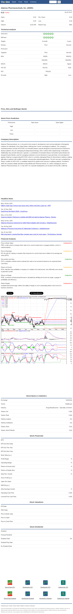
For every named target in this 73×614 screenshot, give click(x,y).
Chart (20, 2)
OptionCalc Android (63, 598)
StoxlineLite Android (28, 598)
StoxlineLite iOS (28, 587)
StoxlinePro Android (45, 598)
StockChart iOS (10, 587)
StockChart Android (10, 598)
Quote (14, 2)
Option (22, 605)
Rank (26, 2)
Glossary (32, 605)
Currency (33, 2)
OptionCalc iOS (63, 587)
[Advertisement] (36, 92)
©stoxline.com (4, 605)
